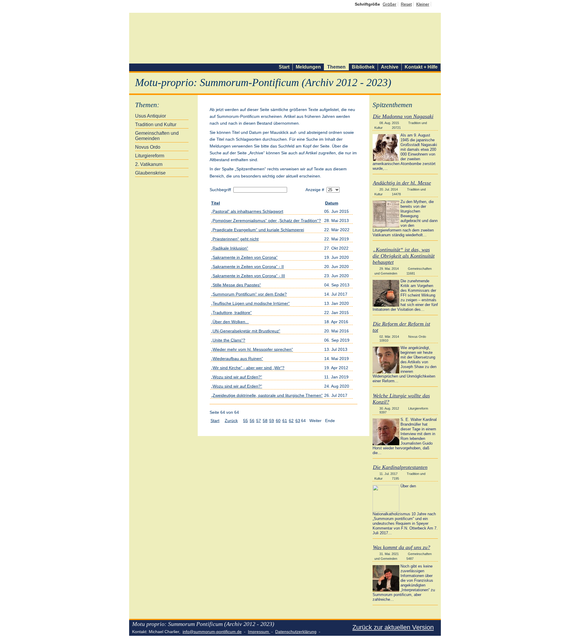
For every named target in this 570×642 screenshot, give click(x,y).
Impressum (259, 631)
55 (245, 420)
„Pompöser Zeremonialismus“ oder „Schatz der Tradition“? (266, 220)
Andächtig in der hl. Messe (402, 183)
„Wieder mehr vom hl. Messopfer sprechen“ (252, 349)
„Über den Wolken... (230, 321)
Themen (336, 66)
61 (284, 420)
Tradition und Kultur (155, 124)
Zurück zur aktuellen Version (393, 627)
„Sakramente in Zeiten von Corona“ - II (247, 266)
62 (291, 420)
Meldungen (308, 66)
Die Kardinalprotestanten (400, 467)
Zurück (231, 420)
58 (265, 420)
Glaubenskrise (150, 172)
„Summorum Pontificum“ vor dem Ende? (249, 294)
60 (278, 420)
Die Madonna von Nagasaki (403, 116)
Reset (406, 4)
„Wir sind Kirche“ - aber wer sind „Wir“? (247, 367)
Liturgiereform (149, 155)
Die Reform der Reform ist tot (401, 327)
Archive (389, 66)
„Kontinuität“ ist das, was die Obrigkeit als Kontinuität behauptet (404, 256)
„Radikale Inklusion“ (229, 248)
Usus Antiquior (150, 115)
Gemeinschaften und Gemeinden (157, 136)
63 (297, 420)
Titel (215, 203)
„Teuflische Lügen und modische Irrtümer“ (250, 303)
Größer (389, 4)
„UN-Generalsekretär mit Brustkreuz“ (245, 331)
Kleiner (422, 4)
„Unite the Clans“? (228, 340)
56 (252, 420)
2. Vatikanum (148, 164)
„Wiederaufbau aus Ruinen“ (237, 358)
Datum (331, 203)
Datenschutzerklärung (295, 631)
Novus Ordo (147, 147)
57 (258, 420)
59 (271, 420)
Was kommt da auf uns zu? (401, 547)
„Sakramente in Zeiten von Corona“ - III (248, 275)
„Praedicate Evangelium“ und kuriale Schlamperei (257, 229)
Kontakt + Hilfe (421, 66)
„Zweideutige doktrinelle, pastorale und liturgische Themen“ (267, 395)
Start (284, 66)
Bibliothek (363, 66)
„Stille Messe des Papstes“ (236, 285)
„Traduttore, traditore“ (231, 312)
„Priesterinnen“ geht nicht (235, 239)
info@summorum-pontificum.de (212, 631)
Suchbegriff (221, 189)
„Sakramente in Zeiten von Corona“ (244, 257)
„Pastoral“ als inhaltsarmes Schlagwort (247, 211)
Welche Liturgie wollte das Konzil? (401, 399)
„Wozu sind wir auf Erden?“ (236, 377)
